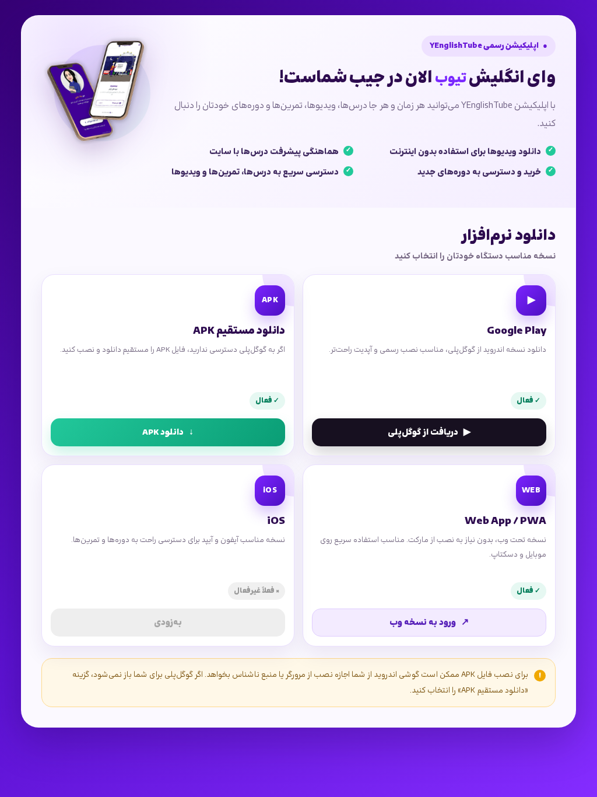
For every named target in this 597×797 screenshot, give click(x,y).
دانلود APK (168, 432)
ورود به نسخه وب (429, 623)
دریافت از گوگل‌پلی (429, 432)
